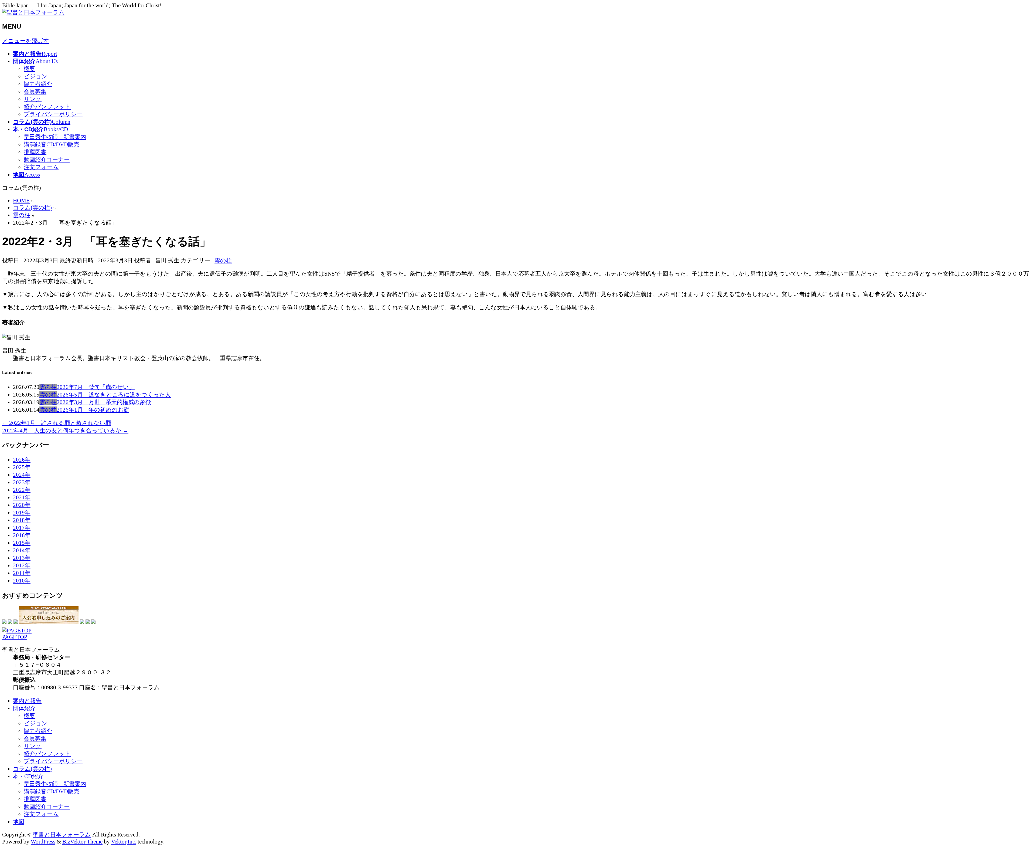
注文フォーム (41, 167)
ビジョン (35, 76)
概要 (29, 69)
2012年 (21, 565)
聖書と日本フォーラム (62, 834)
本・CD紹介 (28, 776)
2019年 (21, 512)
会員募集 (35, 91)
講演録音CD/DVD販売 (51, 144)
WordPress (43, 841)
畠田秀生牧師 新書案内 (55, 137)
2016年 (21, 535)
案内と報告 (27, 700)
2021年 (21, 497)
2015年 (21, 543)
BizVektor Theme (82, 841)
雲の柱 (223, 260)
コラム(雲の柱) (32, 768)
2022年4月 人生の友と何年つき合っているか (65, 430)
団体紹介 (24, 708)
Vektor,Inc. (123, 841)
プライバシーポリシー (53, 114)
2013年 (21, 558)
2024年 (21, 475)
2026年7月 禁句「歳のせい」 (96, 387)
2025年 (21, 467)
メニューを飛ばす (25, 41)
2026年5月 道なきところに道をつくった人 (114, 394)
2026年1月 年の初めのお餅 (93, 409)
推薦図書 (35, 152)
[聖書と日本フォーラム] (33, 12)
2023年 (21, 482)
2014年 (21, 550)
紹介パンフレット (47, 106)
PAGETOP (14, 637)
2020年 (21, 505)
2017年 (21, 527)
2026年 (21, 459)
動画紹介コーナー (47, 159)
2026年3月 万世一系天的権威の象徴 (104, 402)
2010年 (21, 580)
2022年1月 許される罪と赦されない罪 (56, 423)
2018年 (21, 520)
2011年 (21, 573)
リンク (33, 99)
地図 (18, 821)
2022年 (21, 490)
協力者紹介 (38, 84)
